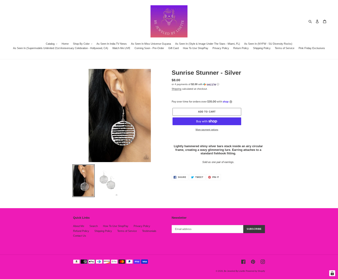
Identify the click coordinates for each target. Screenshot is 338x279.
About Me (78, 226)
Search (93, 226)
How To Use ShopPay (115, 226)
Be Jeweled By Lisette (234, 271)
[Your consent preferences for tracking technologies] (332, 273)
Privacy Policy (142, 226)
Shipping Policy (103, 230)
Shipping (176, 88)
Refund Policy (81, 230)
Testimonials (149, 230)
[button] (195, 84)
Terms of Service (127, 230)
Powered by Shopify (255, 271)
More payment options (207, 129)
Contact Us (79, 235)
